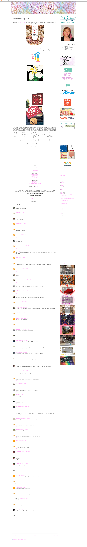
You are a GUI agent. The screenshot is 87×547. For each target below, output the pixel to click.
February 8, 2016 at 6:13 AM (22, 274)
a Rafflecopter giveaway (35, 198)
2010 (61, 213)
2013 (61, 209)
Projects (73, 169)
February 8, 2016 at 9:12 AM (24, 334)
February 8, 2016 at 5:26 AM (22, 257)
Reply (16, 209)
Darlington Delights (19, 451)
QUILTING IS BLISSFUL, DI (20, 357)
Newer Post (14, 535)
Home (35, 535)
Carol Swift (17, 290)
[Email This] (31, 201)
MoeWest (17, 365)
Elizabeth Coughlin (35, 175)
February (62, 193)
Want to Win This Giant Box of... (67, 329)
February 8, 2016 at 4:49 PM (24, 463)
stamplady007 (18, 312)
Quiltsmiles (17, 429)
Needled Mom (18, 334)
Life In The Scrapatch (34, 167)
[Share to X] (33, 201)
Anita (16, 212)
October (62, 182)
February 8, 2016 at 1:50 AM (23, 229)
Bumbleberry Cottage (34, 176)
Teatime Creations (18, 418)
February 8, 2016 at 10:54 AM (24, 370)
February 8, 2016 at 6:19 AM (27, 279)
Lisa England (18, 352)
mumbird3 (17, 229)
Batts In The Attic (34, 166)
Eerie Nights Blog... (67, 278)
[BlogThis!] (32, 201)
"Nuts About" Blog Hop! (64, 200)
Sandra (17, 274)
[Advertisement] (67, 137)
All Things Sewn (34, 177)
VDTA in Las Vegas (64, 203)
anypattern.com (35, 50)
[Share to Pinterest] (35, 201)
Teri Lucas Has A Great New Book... (67, 359)
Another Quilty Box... (67, 338)
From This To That (32, 183)
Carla (16, 285)
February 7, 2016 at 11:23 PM (22, 223)
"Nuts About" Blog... (67, 308)
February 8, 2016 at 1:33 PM (25, 406)
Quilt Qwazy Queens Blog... (67, 298)
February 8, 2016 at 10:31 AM (28, 357)
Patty (16, 383)
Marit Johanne (18, 329)
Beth (16, 509)
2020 (61, 177)
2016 (61, 181)
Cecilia (17, 492)
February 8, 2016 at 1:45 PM (25, 418)
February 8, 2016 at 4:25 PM (26, 451)
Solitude (17, 223)
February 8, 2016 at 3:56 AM (22, 234)
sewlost (17, 257)
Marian (17, 296)
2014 (61, 208)
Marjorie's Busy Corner (19, 240)
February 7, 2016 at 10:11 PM (21, 212)
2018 (61, 178)
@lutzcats (17, 301)
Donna (17, 394)
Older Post (55, 535)
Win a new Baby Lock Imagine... (67, 349)
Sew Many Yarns (34, 182)
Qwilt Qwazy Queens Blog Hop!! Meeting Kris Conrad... (67, 319)
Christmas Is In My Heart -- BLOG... (67, 288)
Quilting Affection (34, 168)
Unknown (17, 440)
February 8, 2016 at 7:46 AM (24, 318)
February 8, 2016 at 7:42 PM (24, 498)
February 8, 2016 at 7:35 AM (23, 301)
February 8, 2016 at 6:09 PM (22, 475)
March (62, 192)
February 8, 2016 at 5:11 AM (21, 251)
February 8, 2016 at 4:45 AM (26, 245)
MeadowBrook (34, 181)
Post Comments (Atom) (19, 537)
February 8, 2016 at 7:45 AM (24, 312)
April (62, 190)
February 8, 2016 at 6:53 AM (23, 290)
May (62, 189)
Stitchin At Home (18, 406)
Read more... (67, 53)
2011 (61, 212)
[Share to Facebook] (34, 201)
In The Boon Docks (35, 170)
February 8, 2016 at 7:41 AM (23, 307)
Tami (16, 323)
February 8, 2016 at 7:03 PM (21, 487)
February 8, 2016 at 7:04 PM (22, 492)
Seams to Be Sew (22, 22)
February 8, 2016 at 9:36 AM (24, 352)
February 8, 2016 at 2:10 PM (23, 429)
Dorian (17, 234)
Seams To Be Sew (38, 183)
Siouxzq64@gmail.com (19, 279)
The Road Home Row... (67, 268)
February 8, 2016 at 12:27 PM (22, 394)
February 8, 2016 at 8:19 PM (21, 509)
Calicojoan (17, 307)
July (62, 186)
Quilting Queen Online (34, 174)
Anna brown (17, 268)
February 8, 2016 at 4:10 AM (27, 240)
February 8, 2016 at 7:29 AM (22, 296)
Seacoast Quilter (18, 340)
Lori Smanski (18, 463)
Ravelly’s (34, 169)
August (62, 185)
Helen (16, 475)
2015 (61, 206)
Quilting (61, 171)
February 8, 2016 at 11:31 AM (22, 383)
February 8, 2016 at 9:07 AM (24, 329)
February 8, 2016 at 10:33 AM (23, 365)
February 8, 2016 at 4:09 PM (23, 440)
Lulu (16, 251)
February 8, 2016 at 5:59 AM (24, 268)
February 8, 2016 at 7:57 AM (21, 323)
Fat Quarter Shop (37, 186)
